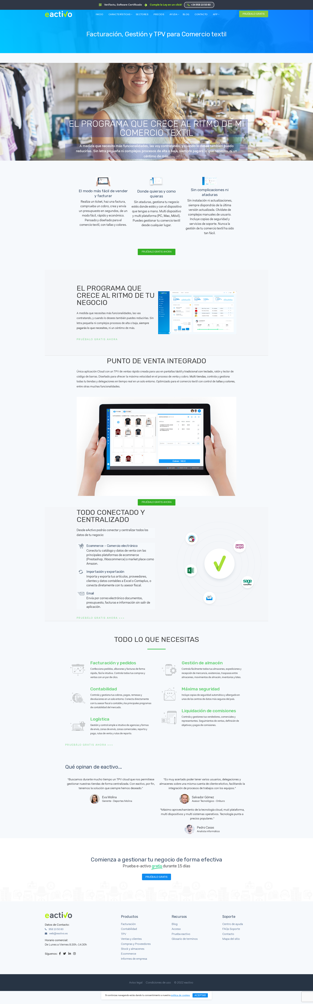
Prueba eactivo (181, 934)
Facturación (128, 924)
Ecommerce (128, 954)
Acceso (176, 929)
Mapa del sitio (231, 939)
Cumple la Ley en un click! (166, 5)
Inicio (99, 15)
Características (120, 15)
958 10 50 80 (55, 929)
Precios (159, 15)
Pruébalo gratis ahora (97, 339)
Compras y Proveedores (136, 944)
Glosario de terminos (185, 939)
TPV (123, 934)
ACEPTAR (200, 995)
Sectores (142, 15)
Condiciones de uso (158, 982)
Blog (186, 15)
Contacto (201, 15)
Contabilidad (129, 929)
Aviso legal (135, 982)
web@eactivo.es (58, 933)
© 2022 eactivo (183, 982)
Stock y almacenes (132, 949)
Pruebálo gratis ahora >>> (101, 618)
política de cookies (180, 995)
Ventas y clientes (131, 939)
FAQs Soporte (231, 929)
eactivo (60, 14)
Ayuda (174, 15)
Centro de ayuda (232, 924)
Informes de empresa (134, 959)
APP (215, 15)
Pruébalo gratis (254, 14)
